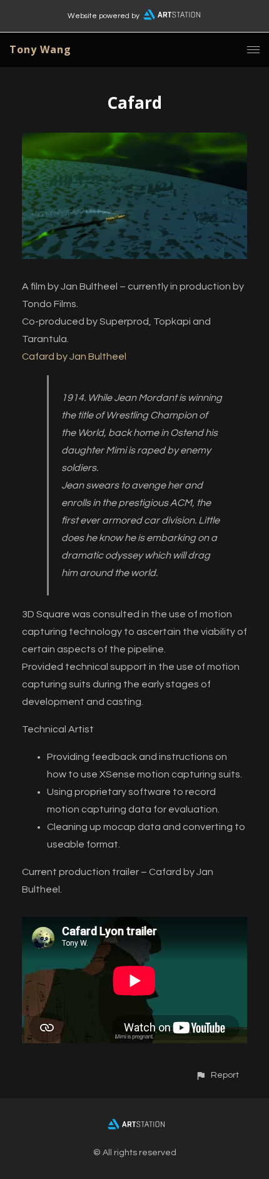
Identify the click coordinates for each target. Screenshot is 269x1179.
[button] (217, 1075)
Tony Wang (40, 49)
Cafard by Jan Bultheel (74, 357)
